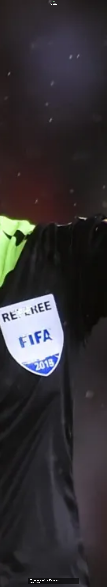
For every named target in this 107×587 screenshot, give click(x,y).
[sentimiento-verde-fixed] (53, 3)
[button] (29, 3)
